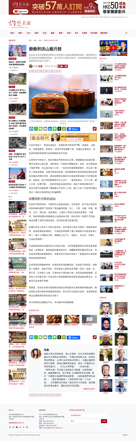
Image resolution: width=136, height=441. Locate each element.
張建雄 (116, 196)
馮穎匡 (116, 268)
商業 (60, 33)
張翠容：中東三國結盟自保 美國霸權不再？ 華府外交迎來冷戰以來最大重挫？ (120, 126)
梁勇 (115, 222)
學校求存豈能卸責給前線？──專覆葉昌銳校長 (120, 101)
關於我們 (104, 33)
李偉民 (116, 257)
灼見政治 (11, 87)
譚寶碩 (116, 79)
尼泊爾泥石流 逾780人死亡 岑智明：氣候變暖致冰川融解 (17, 92)
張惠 (40, 66)
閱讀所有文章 (89, 389)
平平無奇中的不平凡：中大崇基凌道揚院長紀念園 (120, 217)
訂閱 (104, 421)
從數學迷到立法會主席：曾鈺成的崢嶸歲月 (120, 182)
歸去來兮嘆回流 (119, 204)
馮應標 (116, 206)
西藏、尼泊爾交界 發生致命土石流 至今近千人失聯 (17, 156)
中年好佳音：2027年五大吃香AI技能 (119, 264)
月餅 (51, 71)
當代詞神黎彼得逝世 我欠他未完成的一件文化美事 (120, 276)
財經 (36, 33)
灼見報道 (11, 151)
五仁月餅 (39, 71)
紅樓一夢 (62, 66)
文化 (28, 33)
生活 (44, 33)
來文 (115, 105)
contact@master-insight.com (53, 428)
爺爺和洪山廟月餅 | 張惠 (51, 40)
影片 (77, 33)
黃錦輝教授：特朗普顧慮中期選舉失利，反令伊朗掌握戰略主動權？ (17, 216)
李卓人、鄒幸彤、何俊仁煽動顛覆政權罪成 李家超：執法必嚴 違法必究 (120, 138)
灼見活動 (93, 33)
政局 (12, 33)
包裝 (46, 71)
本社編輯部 (15, 67)
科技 (68, 33)
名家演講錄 (12, 58)
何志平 (116, 173)
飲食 (40, 40)
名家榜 (84, 33)
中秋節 (32, 71)
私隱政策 (125, 435)
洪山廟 (58, 71)
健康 (52, 33)
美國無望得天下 (119, 286)
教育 (20, 33)
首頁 (30, 40)
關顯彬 (116, 114)
